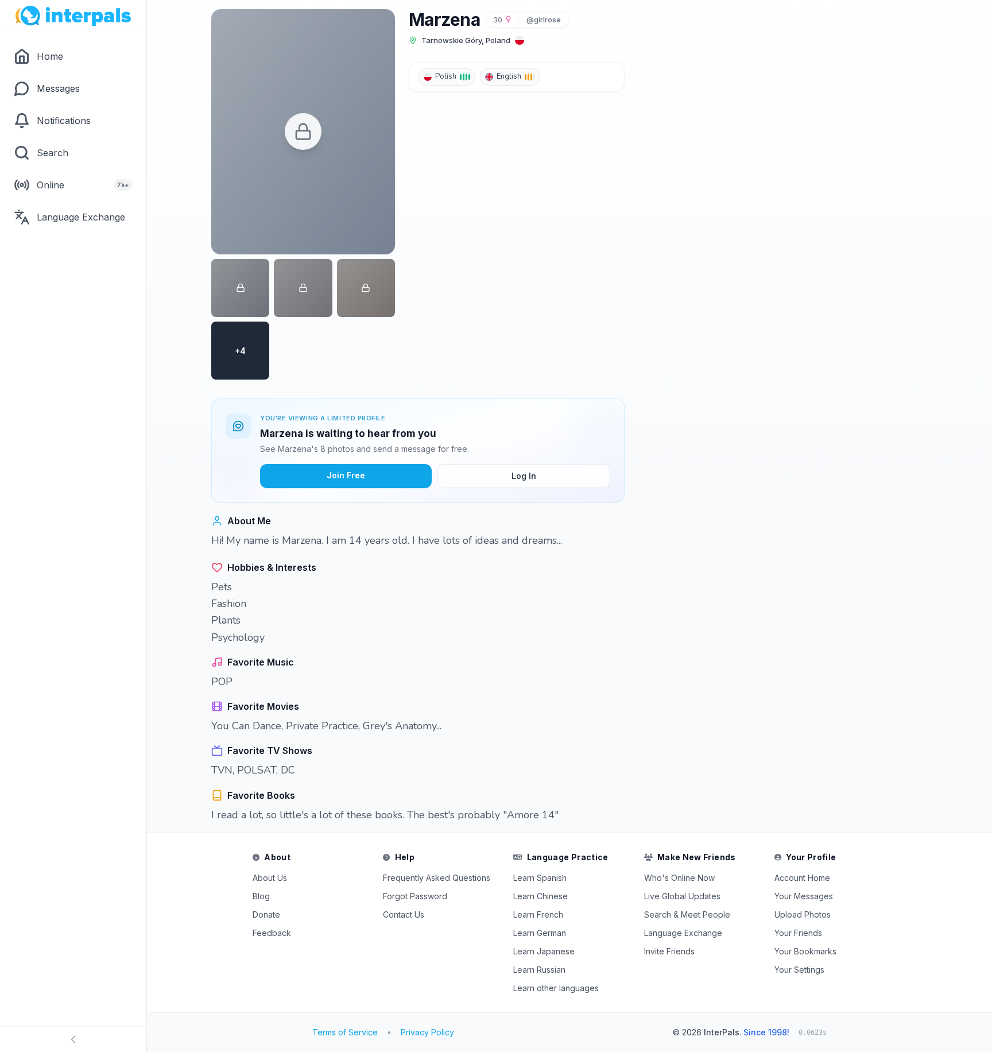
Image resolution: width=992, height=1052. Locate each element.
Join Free (346, 475)
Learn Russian (539, 969)
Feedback (272, 933)
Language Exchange (683, 933)
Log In (524, 476)
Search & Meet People (687, 914)
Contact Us (403, 914)
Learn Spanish (540, 878)
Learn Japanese (544, 951)
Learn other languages (556, 988)
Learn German (539, 933)
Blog (261, 896)
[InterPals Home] (73, 16)
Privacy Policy (427, 1032)
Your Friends (798, 933)
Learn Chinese (540, 896)
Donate (266, 914)
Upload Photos (802, 914)
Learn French (538, 914)
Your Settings (799, 969)
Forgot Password (415, 896)
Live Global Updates (682, 896)
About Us (270, 878)
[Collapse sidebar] (73, 1039)
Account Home (802, 878)
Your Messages (803, 896)
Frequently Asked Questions (436, 878)
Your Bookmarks (805, 951)
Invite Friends (669, 951)
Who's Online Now (679, 878)
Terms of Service (345, 1032)
